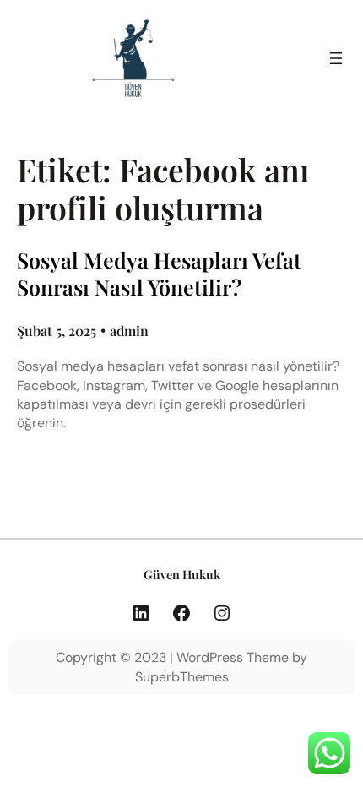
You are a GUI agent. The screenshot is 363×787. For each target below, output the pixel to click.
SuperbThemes (182, 677)
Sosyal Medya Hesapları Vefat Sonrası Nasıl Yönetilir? (159, 274)
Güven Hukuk (182, 574)
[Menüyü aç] (336, 58)
